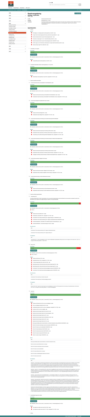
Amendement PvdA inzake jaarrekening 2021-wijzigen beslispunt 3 (41, 232)
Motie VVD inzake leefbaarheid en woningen (38, 351)
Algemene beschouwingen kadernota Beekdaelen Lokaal (43, 317)
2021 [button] (10, 46)
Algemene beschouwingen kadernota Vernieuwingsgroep (43, 313)
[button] (80, 4)
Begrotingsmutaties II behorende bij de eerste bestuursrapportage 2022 (45, 264)
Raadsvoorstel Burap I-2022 (38, 258)
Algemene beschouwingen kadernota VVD (40, 315)
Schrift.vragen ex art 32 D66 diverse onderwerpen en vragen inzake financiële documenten (48, 42)
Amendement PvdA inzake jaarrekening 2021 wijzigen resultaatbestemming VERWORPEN (48, 219)
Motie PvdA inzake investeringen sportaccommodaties (39, 346)
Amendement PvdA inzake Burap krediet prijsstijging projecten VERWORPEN (46, 270)
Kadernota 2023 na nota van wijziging (40, 309)
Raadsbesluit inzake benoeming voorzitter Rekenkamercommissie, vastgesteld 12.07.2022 (48, 190)
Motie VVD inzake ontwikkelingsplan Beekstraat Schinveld (40, 353)
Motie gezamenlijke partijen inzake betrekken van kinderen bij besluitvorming (43, 341)
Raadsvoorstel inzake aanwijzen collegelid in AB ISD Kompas (43, 170)
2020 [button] (10, 48)
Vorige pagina (78, 13)
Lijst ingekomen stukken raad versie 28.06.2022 (42, 407)
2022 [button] (10, 23)
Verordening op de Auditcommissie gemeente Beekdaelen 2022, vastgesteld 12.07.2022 (48, 134)
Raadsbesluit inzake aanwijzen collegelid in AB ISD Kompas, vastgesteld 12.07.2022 (47, 172)
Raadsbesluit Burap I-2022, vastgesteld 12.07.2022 (42, 260)
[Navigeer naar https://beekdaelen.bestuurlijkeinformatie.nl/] (10, 4)
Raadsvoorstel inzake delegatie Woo (40, 112)
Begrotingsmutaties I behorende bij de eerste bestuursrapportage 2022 (45, 266)
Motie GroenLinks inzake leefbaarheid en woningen (39, 344)
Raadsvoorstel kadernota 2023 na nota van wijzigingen (43, 303)
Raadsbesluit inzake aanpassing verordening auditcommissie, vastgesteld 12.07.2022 (48, 132)
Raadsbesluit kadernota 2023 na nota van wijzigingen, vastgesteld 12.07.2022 (46, 307)
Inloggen (78, 416)
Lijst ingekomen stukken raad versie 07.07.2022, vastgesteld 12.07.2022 (46, 409)
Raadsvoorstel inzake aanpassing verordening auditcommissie (44, 130)
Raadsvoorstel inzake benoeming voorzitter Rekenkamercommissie (45, 188)
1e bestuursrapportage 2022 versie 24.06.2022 (41, 262)
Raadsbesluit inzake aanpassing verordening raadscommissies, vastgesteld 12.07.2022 (48, 152)
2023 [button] (10, 20)
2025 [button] (10, 15)
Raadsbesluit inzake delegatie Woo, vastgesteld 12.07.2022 (43, 114)
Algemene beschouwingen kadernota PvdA (41, 321)
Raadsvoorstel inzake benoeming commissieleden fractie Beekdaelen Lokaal (46, 94)
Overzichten (22, 7)
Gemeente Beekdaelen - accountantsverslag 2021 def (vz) (43, 223)
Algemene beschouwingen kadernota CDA (40, 319)
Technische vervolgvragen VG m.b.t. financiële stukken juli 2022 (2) (44, 38)
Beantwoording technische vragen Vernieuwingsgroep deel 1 (43, 36)
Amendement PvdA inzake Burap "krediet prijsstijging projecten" (41, 279)
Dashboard (10, 7)
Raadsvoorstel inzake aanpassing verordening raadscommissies (44, 150)
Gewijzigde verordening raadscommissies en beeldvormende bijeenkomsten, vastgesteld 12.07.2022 (50, 154)
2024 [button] (10, 18)
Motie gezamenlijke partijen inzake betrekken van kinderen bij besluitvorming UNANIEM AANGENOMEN (50, 323)
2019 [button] (10, 51)
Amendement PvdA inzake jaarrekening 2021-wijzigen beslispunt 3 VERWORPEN (47, 217)
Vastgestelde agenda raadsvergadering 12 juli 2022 (42, 60)
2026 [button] (10, 13)
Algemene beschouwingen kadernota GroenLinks (42, 311)
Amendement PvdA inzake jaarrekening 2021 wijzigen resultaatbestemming (43, 230)
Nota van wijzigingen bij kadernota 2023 (40, 305)
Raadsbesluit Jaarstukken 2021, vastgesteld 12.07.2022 (43, 215)
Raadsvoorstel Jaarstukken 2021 (39, 213)
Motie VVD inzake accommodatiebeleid (37, 348)
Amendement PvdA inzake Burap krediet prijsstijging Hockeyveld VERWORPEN (46, 268)
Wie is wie (27, 7)
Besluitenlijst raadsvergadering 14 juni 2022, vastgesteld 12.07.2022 (45, 76)
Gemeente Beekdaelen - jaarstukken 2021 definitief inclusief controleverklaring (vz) (47, 221)
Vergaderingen (16, 7)
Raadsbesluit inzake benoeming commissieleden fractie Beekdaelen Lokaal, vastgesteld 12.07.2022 (50, 96)
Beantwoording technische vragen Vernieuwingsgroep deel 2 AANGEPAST (46, 40)
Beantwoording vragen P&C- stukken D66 (40, 44)
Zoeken (50, 2)
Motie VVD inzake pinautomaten (36, 355)
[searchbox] (63, 4)
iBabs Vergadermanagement (70, 416)
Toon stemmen (33, 54)
